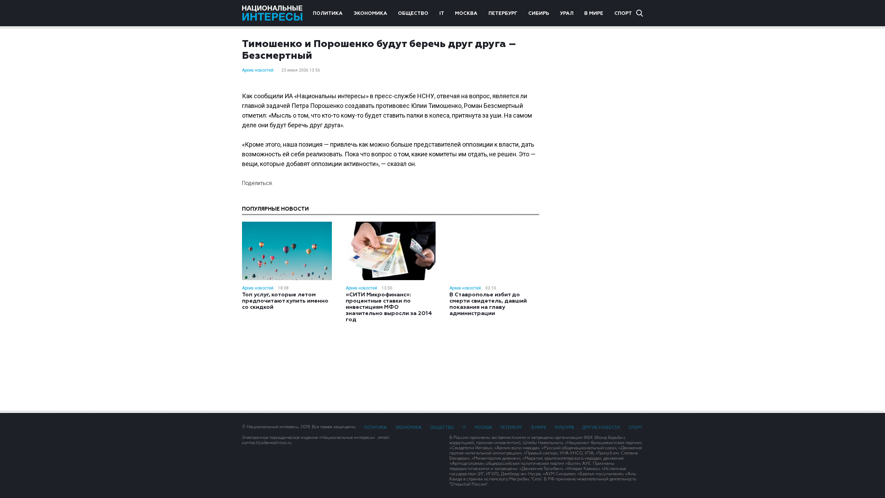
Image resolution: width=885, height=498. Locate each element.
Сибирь (538, 13)
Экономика (370, 13)
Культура (564, 428)
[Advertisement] (598, 148)
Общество (413, 13)
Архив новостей (257, 70)
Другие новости (601, 428)
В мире (593, 13)
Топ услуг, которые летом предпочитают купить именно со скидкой (285, 301)
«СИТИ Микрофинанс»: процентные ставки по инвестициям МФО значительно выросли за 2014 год (389, 307)
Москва (466, 13)
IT (441, 13)
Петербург (503, 13)
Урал (567, 13)
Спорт (623, 13)
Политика (328, 13)
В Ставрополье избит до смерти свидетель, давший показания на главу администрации (488, 304)
